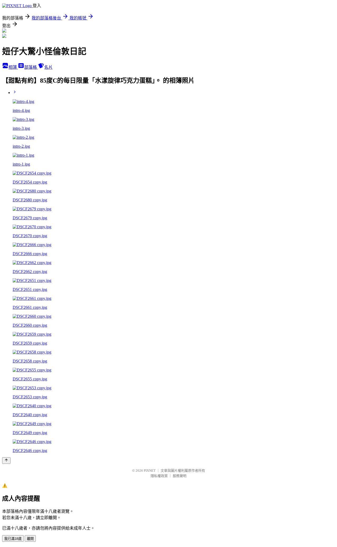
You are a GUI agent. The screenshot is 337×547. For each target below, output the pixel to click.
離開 (30, 539)
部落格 (31, 67)
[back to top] (6, 460)
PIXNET (150, 471)
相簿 (13, 67)
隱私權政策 (159, 476)
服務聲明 (179, 476)
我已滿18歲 (13, 539)
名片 (48, 67)
